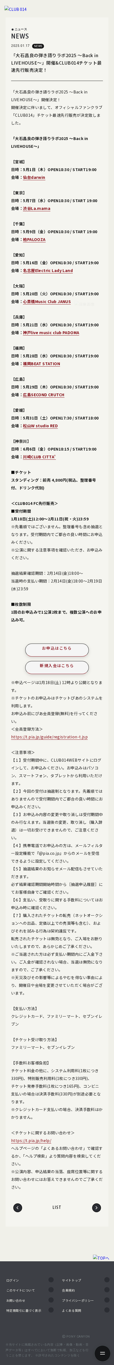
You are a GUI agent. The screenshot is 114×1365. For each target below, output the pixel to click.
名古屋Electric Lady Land (48, 270)
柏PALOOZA (34, 239)
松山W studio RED (40, 425)
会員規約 (68, 1290)
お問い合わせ (15, 1300)
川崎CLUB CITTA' (39, 456)
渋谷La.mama (36, 208)
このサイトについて (20, 1290)
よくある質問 (71, 1310)
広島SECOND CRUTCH (43, 394)
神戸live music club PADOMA (51, 332)
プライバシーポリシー (78, 1300)
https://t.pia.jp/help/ (31, 1140)
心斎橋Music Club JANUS (47, 301)
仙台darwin (34, 177)
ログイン (12, 1280)
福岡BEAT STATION (41, 363)
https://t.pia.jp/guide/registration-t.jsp (49, 736)
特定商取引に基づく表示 (24, 1310)
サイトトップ (71, 1280)
